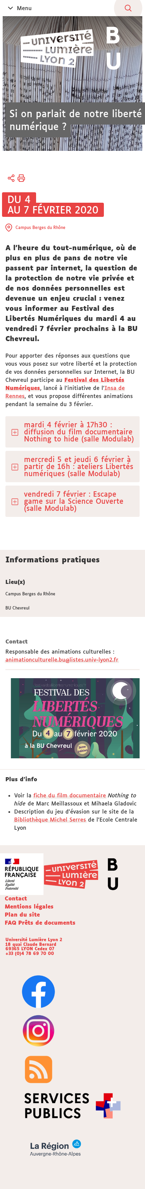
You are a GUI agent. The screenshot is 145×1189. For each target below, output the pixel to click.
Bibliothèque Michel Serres (50, 819)
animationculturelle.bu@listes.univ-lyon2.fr (61, 659)
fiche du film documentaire (69, 795)
